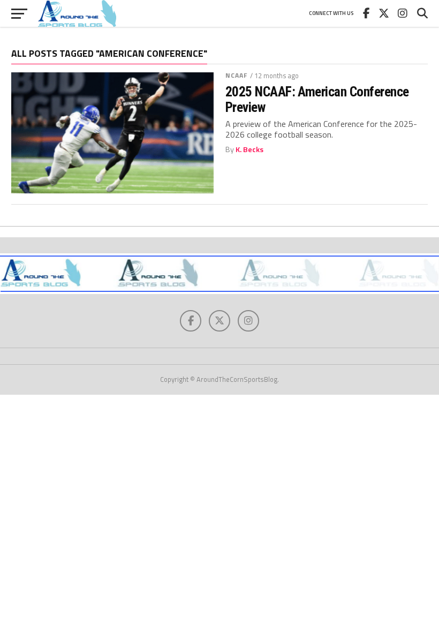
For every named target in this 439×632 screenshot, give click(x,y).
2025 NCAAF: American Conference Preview (317, 99)
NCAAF (236, 75)
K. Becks (249, 149)
